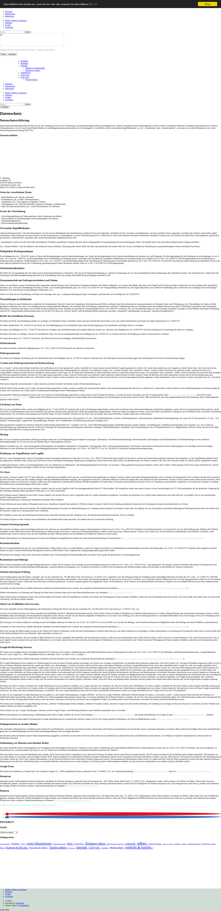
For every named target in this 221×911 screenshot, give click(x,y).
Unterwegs (24, 75)
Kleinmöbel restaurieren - (116, 844)
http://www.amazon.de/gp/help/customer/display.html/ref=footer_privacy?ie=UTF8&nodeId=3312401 (163, 538)
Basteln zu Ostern (33, 70)
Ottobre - (184, 844)
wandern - (105, 848)
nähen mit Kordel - (168, 844)
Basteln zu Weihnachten (35, 68)
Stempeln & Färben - (39, 847)
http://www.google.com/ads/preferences (173, 719)
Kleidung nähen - (96, 843)
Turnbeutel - (72, 848)
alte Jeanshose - (5, 844)
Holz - (70, 843)
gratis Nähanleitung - (40, 843)
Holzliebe (24, 63)
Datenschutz (10, 14)
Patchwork (206, 844)
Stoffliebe (24, 61)
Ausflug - (16, 843)
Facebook (9, 27)
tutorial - (82, 847)
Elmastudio (24, 905)
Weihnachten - (117, 847)
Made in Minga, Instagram (15, 20)
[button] (7, 814)
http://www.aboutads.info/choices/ (182, 395)
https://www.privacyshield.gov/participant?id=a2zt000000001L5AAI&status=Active (149, 659)
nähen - (142, 843)
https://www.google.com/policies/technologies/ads (114, 715)
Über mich (24, 77)
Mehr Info (93, 4)
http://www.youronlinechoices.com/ (14, 397)
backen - (23, 844)
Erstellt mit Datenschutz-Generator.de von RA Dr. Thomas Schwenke (28, 805)
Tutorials (23, 66)
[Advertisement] (110, 157)
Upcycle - (95, 847)
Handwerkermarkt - (60, 844)
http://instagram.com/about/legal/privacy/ (82, 786)
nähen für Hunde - (155, 844)
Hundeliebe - (79, 844)
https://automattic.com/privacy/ (121, 592)
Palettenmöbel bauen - (194, 844)
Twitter (8, 25)
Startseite (8, 11)
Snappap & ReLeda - (17, 847)
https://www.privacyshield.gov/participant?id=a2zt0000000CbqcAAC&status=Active (152, 588)
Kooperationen (32, 79)
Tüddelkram (25, 73)
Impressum (9, 16)
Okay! (208, 4)
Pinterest (8, 23)
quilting (213, 844)
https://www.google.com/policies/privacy (189, 715)
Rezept (2, 848)
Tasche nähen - (58, 847)
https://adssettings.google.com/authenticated (194, 771)
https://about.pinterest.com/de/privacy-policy (72, 800)
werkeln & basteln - (139, 847)
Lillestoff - (131, 843)
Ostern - (178, 844)
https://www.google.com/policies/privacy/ (151, 771)
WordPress (19, 903)
